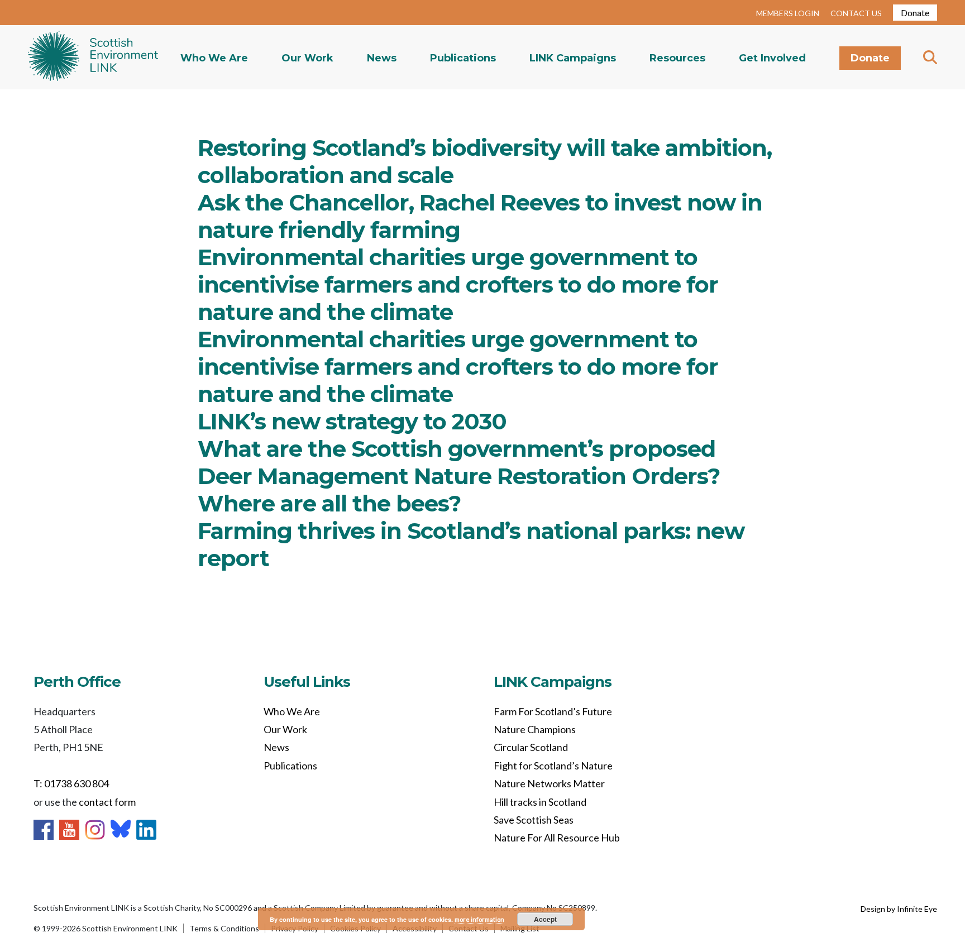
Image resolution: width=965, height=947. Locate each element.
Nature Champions (535, 729)
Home (93, 57)
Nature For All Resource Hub (557, 837)
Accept (545, 919)
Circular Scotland (531, 747)
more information (479, 919)
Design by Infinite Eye (899, 908)
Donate (915, 12)
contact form (107, 802)
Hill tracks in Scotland (540, 802)
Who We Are (214, 58)
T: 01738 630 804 (71, 783)
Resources (677, 58)
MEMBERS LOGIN (787, 13)
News (381, 58)
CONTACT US (856, 13)
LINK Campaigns (572, 58)
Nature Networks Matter (549, 783)
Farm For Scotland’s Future (553, 711)
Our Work (307, 58)
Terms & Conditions (224, 928)
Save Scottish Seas (534, 820)
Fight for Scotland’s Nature (553, 765)
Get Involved (772, 58)
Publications (463, 58)
